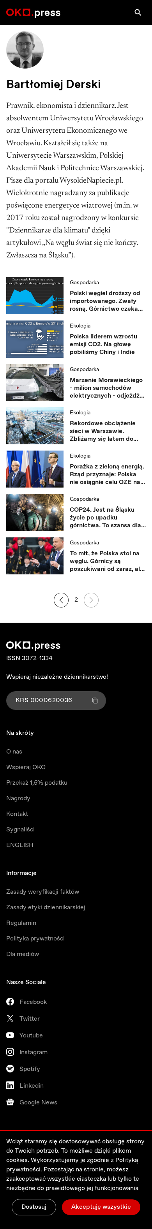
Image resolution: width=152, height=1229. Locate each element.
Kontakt (17, 814)
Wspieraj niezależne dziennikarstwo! (57, 677)
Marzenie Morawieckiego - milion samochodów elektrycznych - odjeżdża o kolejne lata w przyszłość (106, 388)
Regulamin (21, 923)
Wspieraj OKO (26, 767)
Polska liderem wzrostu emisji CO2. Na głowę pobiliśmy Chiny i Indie (103, 344)
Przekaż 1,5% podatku (36, 783)
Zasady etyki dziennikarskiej (45, 907)
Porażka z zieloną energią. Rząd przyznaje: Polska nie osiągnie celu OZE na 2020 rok (107, 474)
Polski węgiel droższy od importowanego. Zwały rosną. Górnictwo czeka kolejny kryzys (105, 301)
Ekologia (80, 325)
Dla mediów (22, 954)
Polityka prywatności (35, 939)
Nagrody (18, 798)
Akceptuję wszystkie (101, 1207)
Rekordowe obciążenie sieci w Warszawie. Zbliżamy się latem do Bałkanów (103, 431)
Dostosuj (33, 1207)
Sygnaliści (20, 830)
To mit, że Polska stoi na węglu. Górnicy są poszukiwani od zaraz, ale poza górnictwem (106, 561)
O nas (14, 752)
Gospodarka (84, 282)
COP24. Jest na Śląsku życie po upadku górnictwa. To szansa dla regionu (105, 518)
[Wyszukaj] (138, 12)
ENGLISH (20, 845)
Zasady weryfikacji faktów (42, 892)
